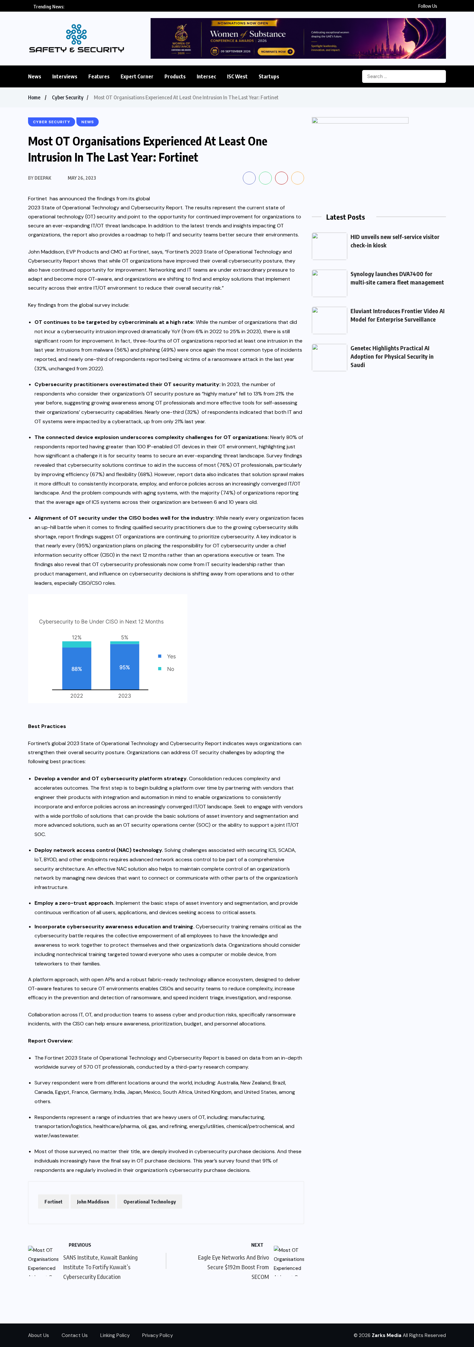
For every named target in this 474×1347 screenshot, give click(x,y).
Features (99, 76)
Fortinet (53, 1201)
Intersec (206, 76)
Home (34, 97)
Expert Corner (137, 76)
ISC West (237, 76)
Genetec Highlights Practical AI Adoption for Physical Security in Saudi (392, 356)
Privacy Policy (157, 1335)
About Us (38, 1335)
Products (175, 76)
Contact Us (75, 1335)
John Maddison (93, 1201)
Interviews (64, 76)
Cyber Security (68, 97)
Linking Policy (115, 1335)
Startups (269, 76)
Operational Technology (149, 1201)
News (34, 76)
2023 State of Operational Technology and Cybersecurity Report (105, 207)
